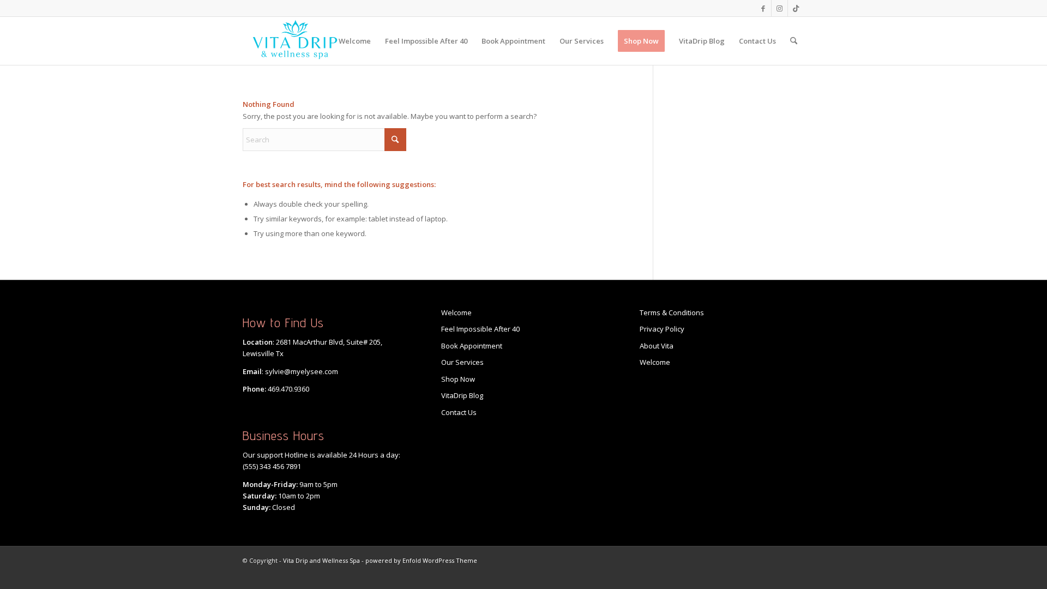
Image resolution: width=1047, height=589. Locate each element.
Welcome (456, 312)
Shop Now (458, 379)
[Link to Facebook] (763, 8)
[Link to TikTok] (796, 8)
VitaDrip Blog (462, 395)
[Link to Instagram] (779, 8)
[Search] (793, 41)
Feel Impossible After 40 (480, 329)
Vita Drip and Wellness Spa (321, 560)
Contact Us (459, 412)
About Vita (656, 346)
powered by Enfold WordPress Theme (421, 560)
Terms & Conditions (672, 312)
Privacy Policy (662, 329)
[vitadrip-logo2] (295, 41)
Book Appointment (471, 346)
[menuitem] (355, 41)
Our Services (462, 362)
